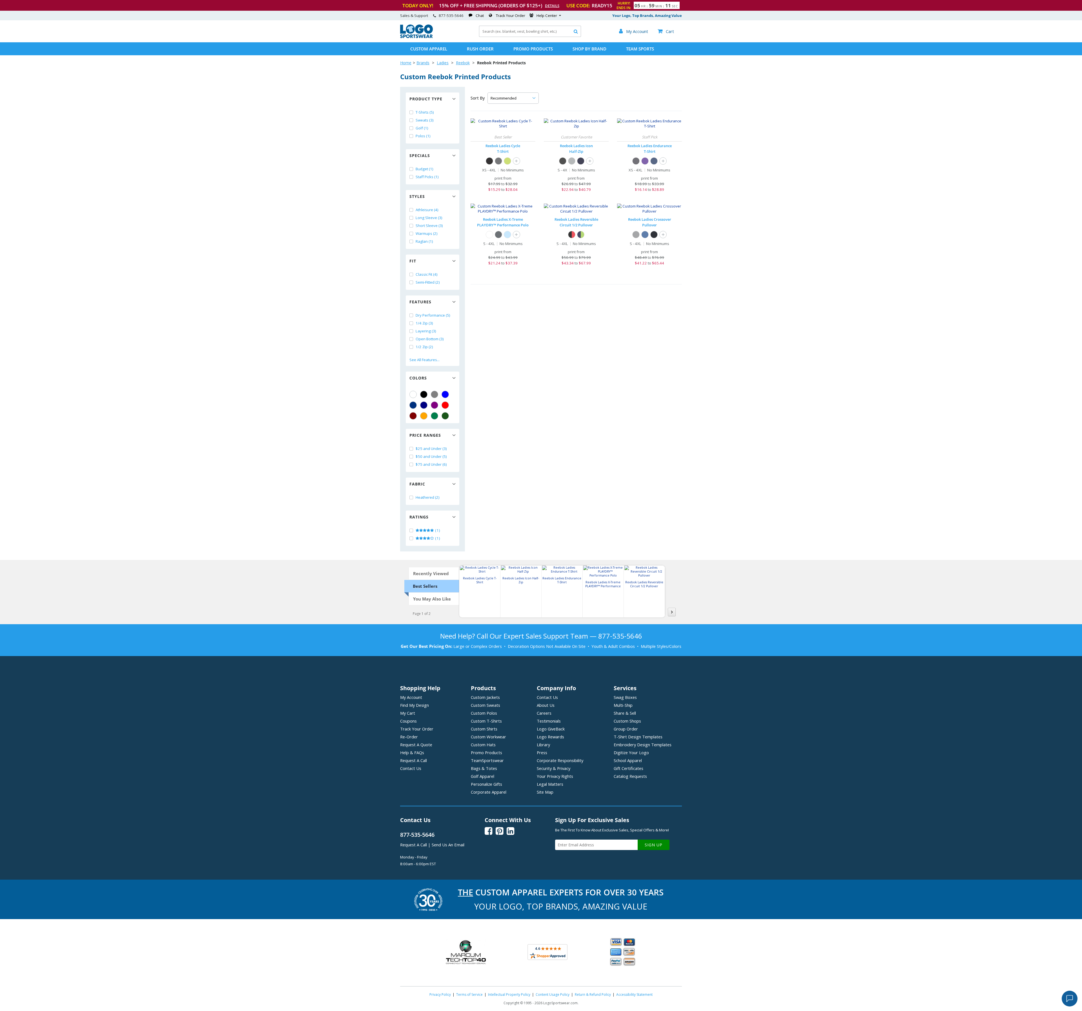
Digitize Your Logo (631, 752)
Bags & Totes (484, 768)
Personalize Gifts (486, 784)
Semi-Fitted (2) (428, 282)
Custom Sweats (485, 705)
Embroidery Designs (642, 744)
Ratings (419, 517)
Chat (480, 15)
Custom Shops (627, 721)
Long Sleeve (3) (429, 217)
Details (552, 5)
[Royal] (413, 405)
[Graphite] (498, 234)
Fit (412, 261)
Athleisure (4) (427, 209)
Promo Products (533, 49)
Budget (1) (424, 168)
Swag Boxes (625, 697)
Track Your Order (510, 15)
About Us (546, 705)
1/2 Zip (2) (424, 346)
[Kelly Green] (434, 416)
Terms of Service (469, 994)
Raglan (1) (424, 241)
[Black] (423, 394)
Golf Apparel (482, 776)
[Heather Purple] (645, 161)
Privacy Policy (440, 994)
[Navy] (423, 405)
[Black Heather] (654, 234)
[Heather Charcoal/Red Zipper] (571, 234)
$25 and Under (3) (431, 448)
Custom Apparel (428, 49)
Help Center (546, 15)
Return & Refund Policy (593, 994)
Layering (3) (426, 331)
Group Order (626, 729)
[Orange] (423, 416)
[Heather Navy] (654, 161)
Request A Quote (416, 744)
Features (420, 301)
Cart (666, 31)
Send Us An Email (448, 844)
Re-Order (409, 737)
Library (543, 744)
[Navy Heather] (645, 234)
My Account (411, 697)
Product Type (425, 98)
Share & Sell (625, 713)
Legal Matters (550, 784)
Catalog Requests (630, 776)
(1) (437, 530)
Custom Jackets (485, 697)
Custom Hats (483, 744)
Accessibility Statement (634, 994)
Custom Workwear (488, 737)
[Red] (445, 405)
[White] (413, 394)
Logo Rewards (550, 737)
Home (405, 62)
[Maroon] (413, 416)
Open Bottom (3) (430, 338)
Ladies (443, 62)
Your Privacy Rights (555, 776)
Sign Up (653, 844)
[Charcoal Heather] (636, 234)
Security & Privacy (553, 768)
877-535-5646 (451, 15)
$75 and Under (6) (431, 464)
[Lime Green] (507, 161)
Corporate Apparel (488, 792)
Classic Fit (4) (427, 274)
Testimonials (549, 721)
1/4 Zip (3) (424, 323)
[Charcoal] (498, 161)
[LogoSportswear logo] (416, 36)
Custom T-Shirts (486, 721)
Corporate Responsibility (560, 760)
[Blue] (445, 394)
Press (542, 752)
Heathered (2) (428, 497)
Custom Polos (484, 713)
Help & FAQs (412, 752)
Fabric (417, 484)
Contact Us (410, 768)
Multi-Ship (623, 705)
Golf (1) (422, 128)
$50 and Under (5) (431, 456)
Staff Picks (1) (427, 176)
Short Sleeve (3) (429, 225)
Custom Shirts (484, 729)
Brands (422, 62)
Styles (417, 196)
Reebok (463, 62)
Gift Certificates (628, 768)
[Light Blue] (507, 234)
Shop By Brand (589, 49)
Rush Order (480, 49)
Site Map (545, 792)
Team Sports (640, 49)
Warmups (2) (427, 233)
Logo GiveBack (551, 729)
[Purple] (434, 405)
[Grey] (434, 394)
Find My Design (414, 705)
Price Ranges (425, 435)
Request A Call (413, 760)
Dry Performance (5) (433, 315)
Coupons (408, 721)
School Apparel (628, 760)
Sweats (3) (425, 120)
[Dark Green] (445, 416)
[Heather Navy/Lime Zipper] (580, 234)
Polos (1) (423, 135)
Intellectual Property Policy (509, 994)
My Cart (407, 713)
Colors (418, 378)
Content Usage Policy (552, 994)
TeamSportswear (487, 760)
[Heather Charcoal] (636, 161)
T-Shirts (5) (425, 112)
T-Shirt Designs (638, 737)
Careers (544, 713)
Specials (419, 155)
